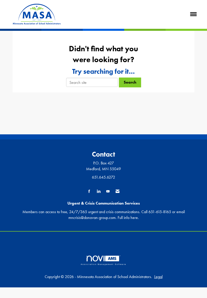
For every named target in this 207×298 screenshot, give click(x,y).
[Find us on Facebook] (89, 191)
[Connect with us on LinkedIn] (98, 191)
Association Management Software (103, 264)
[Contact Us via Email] (117, 191)
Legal (158, 276)
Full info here (128, 217)
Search (130, 82)
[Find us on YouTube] (108, 191)
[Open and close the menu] (135, 14)
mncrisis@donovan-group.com (92, 217)
